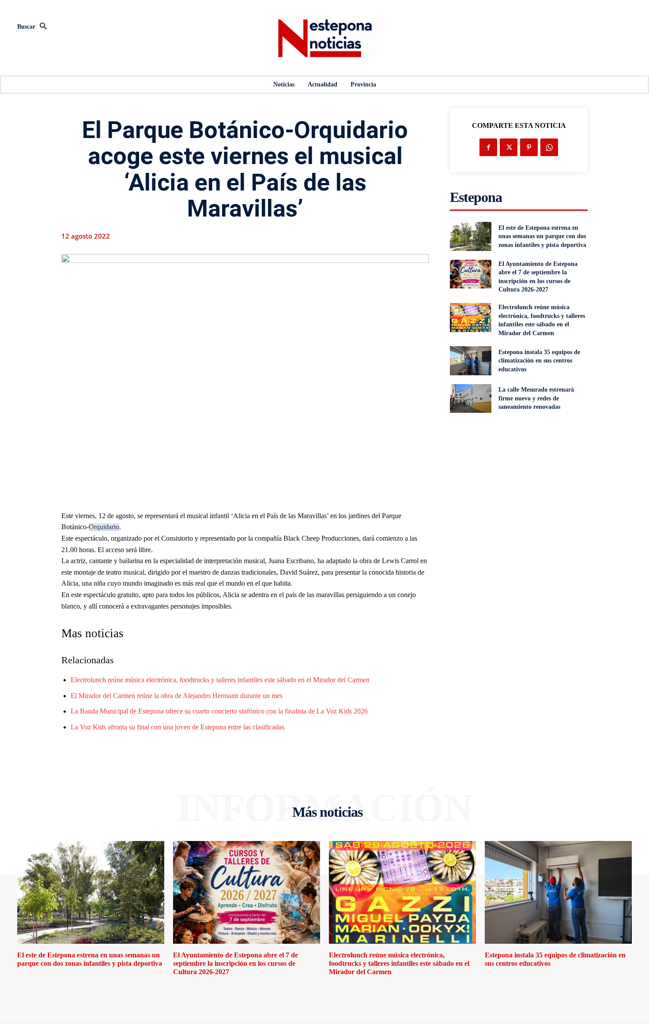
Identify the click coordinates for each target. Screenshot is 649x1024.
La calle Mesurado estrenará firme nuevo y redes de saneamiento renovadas (536, 398)
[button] (112, 27)
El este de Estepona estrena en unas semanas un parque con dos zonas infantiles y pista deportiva (542, 236)
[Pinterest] (529, 147)
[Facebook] (488, 147)
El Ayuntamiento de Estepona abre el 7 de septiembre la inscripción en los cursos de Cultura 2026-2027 (235, 963)
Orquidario (104, 527)
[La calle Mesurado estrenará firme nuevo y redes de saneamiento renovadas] (470, 398)
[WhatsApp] (549, 147)
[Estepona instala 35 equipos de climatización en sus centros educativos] (470, 360)
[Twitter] (508, 147)
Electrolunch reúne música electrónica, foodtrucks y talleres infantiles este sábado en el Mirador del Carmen (220, 680)
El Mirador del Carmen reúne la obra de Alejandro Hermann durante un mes (177, 695)
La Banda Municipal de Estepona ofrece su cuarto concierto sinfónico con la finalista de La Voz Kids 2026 (219, 711)
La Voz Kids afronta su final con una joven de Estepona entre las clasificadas (177, 727)
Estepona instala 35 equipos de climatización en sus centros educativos (539, 361)
